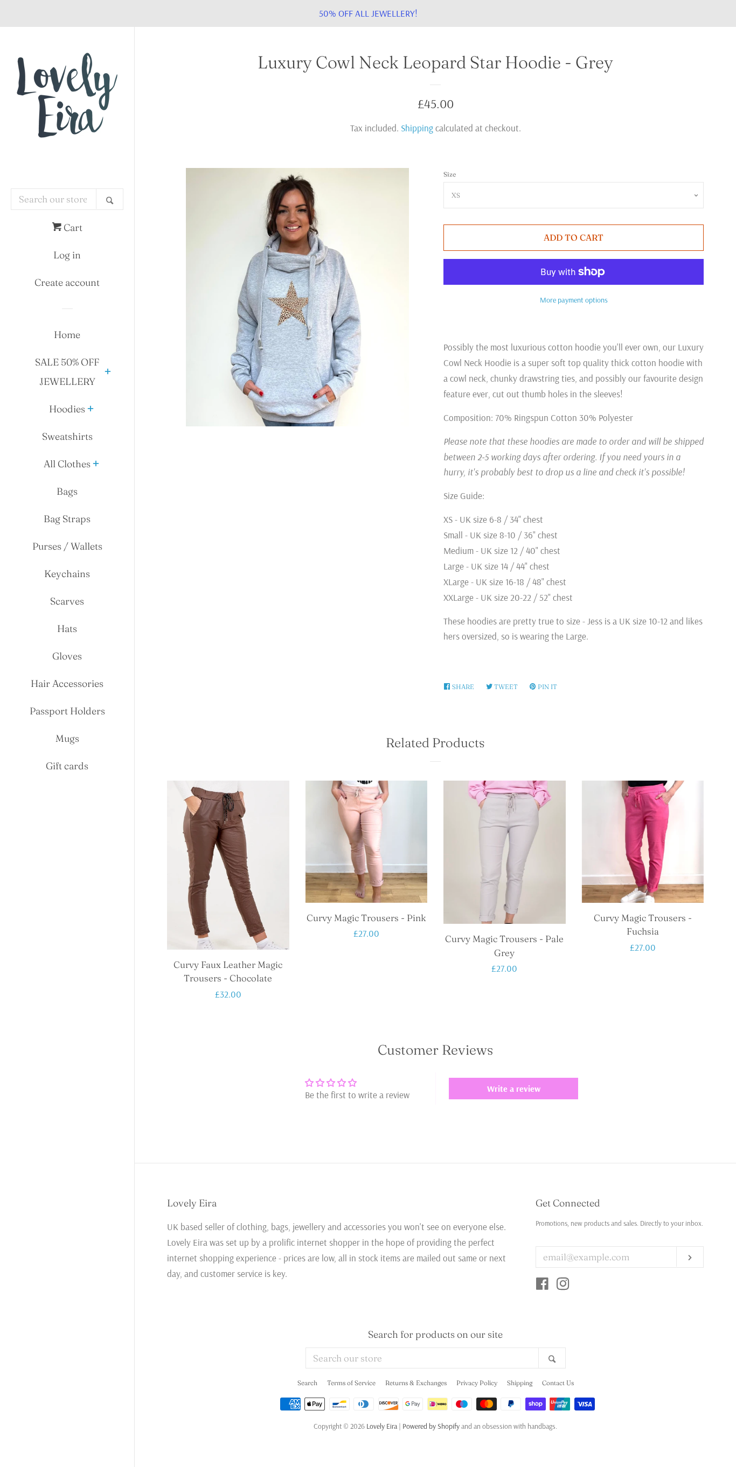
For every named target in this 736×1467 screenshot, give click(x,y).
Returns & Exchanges (416, 1383)
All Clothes (67, 464)
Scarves (67, 601)
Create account (67, 282)
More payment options (574, 300)
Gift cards (67, 766)
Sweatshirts (67, 436)
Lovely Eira (381, 1425)
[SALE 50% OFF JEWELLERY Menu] (107, 372)
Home (67, 334)
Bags (67, 491)
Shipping (417, 128)
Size (449, 174)
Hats (67, 628)
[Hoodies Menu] (90, 409)
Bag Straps (67, 519)
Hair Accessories (67, 683)
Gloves (67, 656)
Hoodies (67, 409)
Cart (71, 227)
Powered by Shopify (431, 1425)
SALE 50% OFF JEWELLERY (67, 372)
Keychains (67, 573)
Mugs (67, 738)
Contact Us (558, 1383)
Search (307, 1383)
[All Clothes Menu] (96, 464)
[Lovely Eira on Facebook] (542, 1285)
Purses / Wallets (67, 546)
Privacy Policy (476, 1383)
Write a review (513, 1088)
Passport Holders (67, 711)
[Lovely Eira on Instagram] (563, 1285)
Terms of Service (351, 1383)
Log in (67, 255)
